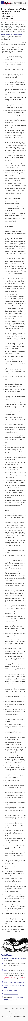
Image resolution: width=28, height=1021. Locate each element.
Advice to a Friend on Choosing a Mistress (14, 958)
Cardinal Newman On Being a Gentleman (14, 982)
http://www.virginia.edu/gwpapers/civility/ (11, 34)
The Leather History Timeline (11, 994)
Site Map (22, 1008)
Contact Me (7, 1008)
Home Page (15, 1008)
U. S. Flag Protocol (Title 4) (10, 990)
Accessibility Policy (8, 1011)
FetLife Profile (14, 1013)
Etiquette (6, 970)
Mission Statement (19, 1011)
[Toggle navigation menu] (2, 2)
